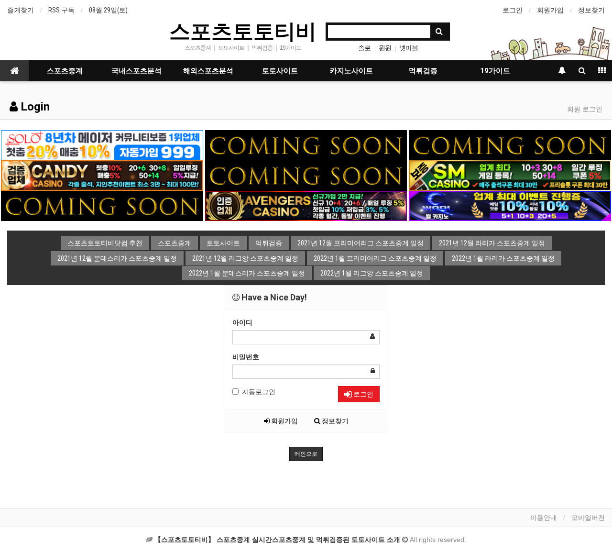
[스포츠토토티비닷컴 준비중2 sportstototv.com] (510, 144)
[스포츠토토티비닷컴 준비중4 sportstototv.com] (306, 175)
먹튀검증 (423, 70)
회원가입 (550, 10)
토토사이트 (280, 70)
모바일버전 (588, 517)
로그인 (513, 10)
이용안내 (543, 517)
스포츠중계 (65, 70)
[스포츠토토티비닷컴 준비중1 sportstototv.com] (306, 144)
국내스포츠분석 (136, 70)
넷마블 (408, 48)
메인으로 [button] (306, 454)
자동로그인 (258, 392)
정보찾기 (591, 10)
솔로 (364, 48)
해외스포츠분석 (208, 70)
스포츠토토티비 (243, 30)
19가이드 (495, 70)
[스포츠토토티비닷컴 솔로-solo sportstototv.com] (102, 144)
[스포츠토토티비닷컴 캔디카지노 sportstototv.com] (102, 175)
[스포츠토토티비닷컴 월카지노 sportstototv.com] (510, 205)
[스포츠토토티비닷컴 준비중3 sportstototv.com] (102, 205)
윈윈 (385, 48)
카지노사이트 (351, 70)
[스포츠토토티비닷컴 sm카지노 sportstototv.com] (510, 175)
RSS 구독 (61, 10)
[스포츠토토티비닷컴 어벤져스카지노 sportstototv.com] (306, 205)
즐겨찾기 (20, 10)
